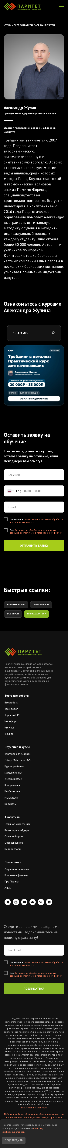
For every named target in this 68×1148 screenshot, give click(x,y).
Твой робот (11, 708)
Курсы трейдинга (14, 766)
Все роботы (11, 702)
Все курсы (13, 613)
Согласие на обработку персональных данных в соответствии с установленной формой (35, 531)
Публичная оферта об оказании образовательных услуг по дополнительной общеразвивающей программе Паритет (34, 1117)
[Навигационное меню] (61, 7)
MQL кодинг (11, 797)
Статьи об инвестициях (17, 824)
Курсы (7, 25)
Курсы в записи (13, 772)
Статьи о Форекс (14, 836)
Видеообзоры (13, 849)
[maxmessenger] (16, 904)
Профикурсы (41, 604)
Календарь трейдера (17, 830)
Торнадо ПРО (13, 715)
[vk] (41, 904)
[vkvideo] (49, 904)
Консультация (12, 785)
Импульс (9, 727)
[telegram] (8, 904)
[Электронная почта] (32, 904)
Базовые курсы (16, 604)
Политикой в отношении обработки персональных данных (36, 520)
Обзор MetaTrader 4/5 (18, 760)
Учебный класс (13, 779)
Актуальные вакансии (17, 869)
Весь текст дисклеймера (34, 1107)
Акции (8, 887)
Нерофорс (11, 721)
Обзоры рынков (14, 842)
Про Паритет (12, 881)
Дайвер (9, 733)
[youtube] (24, 904)
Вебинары (10, 804)
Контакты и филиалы (16, 875)
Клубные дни (12, 791)
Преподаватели (23, 25)
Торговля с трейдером (18, 754)
